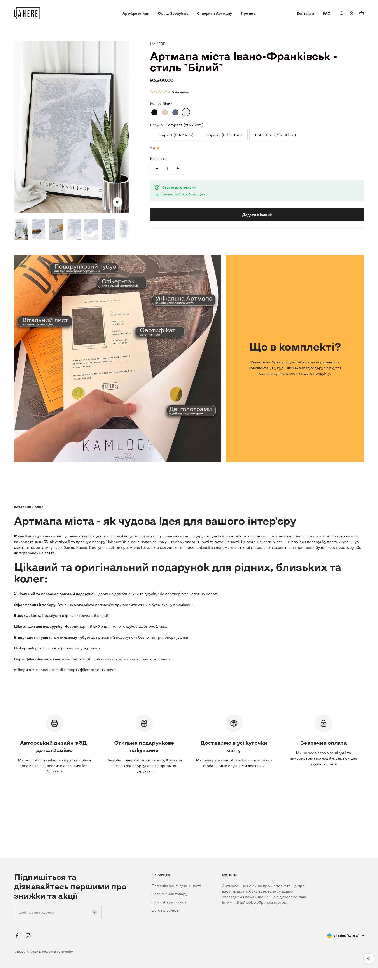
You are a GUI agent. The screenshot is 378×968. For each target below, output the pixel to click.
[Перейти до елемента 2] (39, 230)
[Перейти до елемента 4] (73, 230)
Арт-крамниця (135, 13)
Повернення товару (169, 894)
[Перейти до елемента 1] (21, 230)
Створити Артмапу (214, 13)
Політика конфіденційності (176, 886)
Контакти (305, 13)
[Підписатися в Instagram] (28, 936)
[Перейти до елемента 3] (56, 230)
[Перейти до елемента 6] (109, 230)
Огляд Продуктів (173, 13)
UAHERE (157, 44)
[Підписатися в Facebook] (17, 936)
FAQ (326, 13)
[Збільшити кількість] (177, 168)
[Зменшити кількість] (156, 168)
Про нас (248, 13)
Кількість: (158, 158)
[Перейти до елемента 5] (91, 230)
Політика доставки (169, 902)
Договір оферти (166, 910)
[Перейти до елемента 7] (126, 230)
